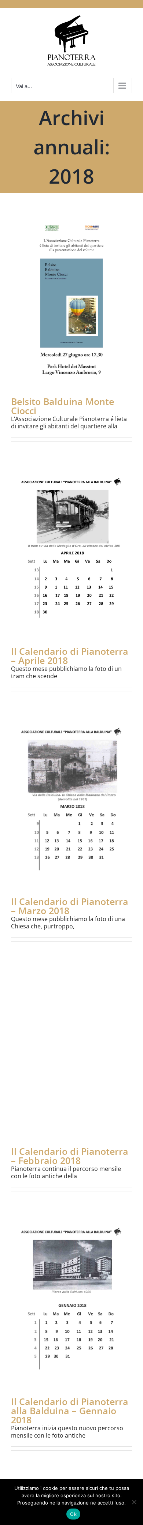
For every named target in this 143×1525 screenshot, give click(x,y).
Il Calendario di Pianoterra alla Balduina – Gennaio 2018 (69, 1410)
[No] (134, 1502)
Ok (73, 1514)
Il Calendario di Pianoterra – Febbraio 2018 (69, 1156)
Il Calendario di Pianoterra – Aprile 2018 (69, 655)
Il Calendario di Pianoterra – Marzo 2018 (69, 906)
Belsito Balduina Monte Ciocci (62, 406)
